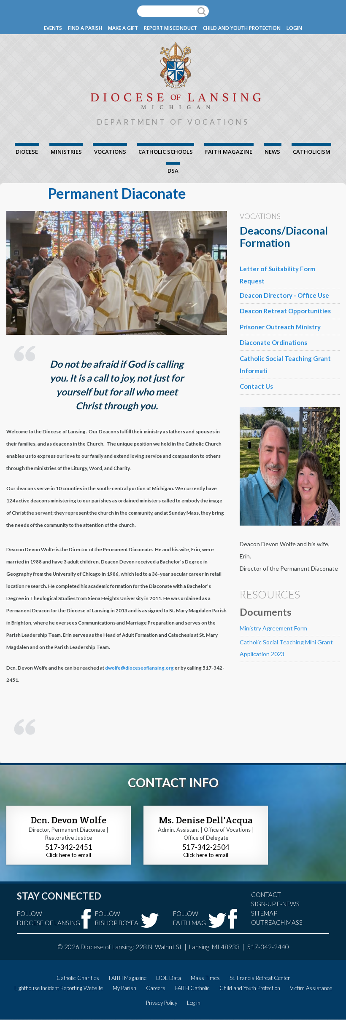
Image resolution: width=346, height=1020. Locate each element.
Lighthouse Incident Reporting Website (58, 988)
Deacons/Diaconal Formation (284, 236)
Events (53, 28)
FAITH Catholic (192, 988)
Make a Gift (123, 28)
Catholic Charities (78, 978)
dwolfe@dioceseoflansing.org (139, 667)
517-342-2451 (68, 847)
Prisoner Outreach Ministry (280, 327)
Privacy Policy (161, 1002)
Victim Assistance (311, 988)
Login (294, 28)
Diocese (27, 151)
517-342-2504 (206, 847)
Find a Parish (85, 28)
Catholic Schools (165, 151)
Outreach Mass (277, 922)
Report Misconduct (170, 28)
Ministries (66, 151)
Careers (155, 988)
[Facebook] (86, 919)
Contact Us (256, 386)
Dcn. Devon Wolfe (68, 820)
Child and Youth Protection (242, 28)
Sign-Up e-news (275, 904)
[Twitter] (150, 920)
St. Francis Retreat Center (260, 978)
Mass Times (205, 978)
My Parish (124, 988)
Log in (193, 1002)
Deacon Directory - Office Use (284, 295)
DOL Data (168, 978)
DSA (173, 170)
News (272, 151)
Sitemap (264, 913)
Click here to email (68, 855)
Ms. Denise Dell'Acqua (206, 820)
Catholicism (311, 151)
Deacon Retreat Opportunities (285, 311)
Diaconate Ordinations (273, 342)
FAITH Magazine (228, 151)
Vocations (110, 151)
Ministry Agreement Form (273, 628)
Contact (266, 894)
